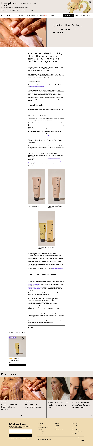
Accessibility (74, 425)
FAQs (56, 427)
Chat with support (59, 429)
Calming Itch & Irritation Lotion (35, 287)
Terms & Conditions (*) (77, 431)
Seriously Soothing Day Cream (35, 288)
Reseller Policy (41, 431)
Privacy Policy (75, 429)
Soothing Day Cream (14, 360)
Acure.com (56, 320)
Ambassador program (42, 433)
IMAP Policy (41, 429)
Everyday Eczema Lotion (54, 158)
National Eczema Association (37, 86)
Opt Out (73, 427)
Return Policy (75, 433)
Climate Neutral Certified (43, 427)
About (39, 425)
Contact (57, 425)
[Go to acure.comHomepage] (6, 15)
